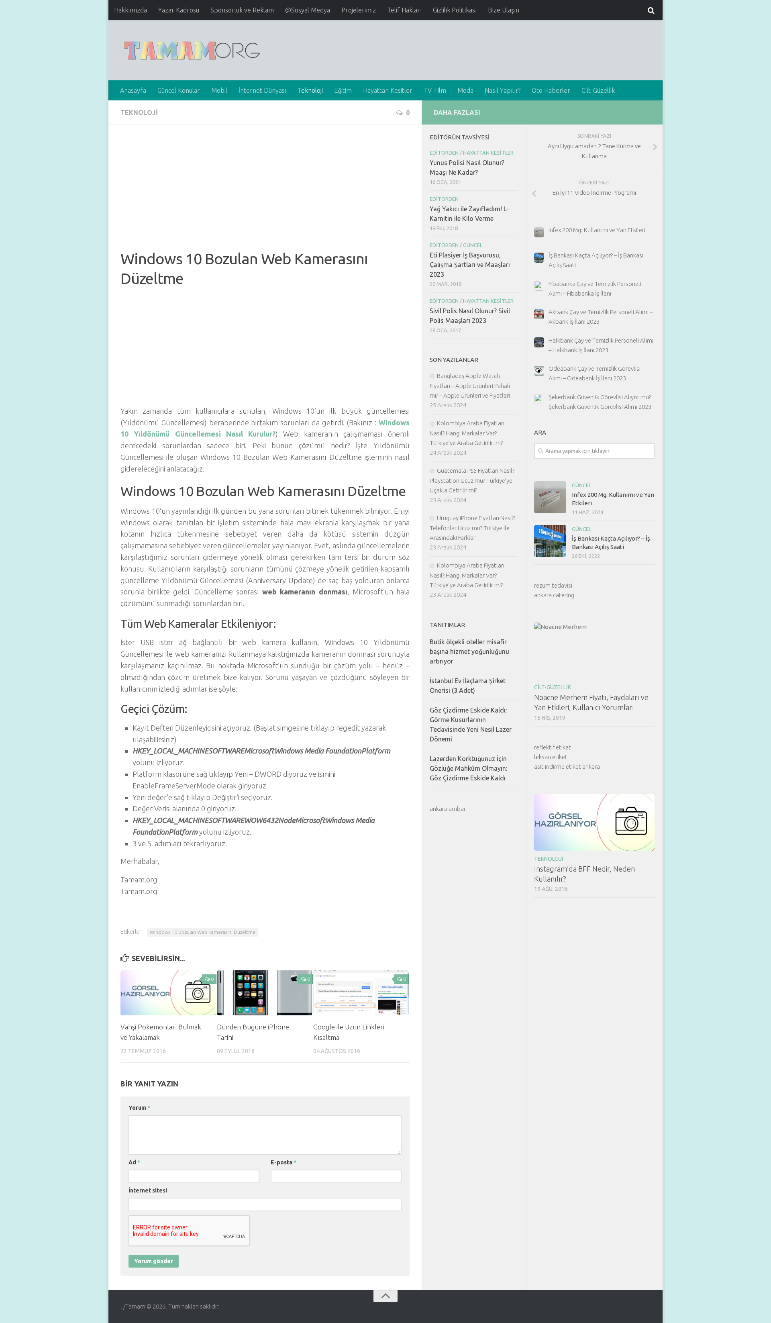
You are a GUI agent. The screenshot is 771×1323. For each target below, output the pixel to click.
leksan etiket (550, 756)
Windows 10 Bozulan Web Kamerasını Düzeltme (202, 932)
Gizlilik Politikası (455, 10)
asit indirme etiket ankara (567, 766)
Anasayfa (133, 90)
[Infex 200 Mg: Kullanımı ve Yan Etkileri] (550, 497)
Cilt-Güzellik (598, 90)
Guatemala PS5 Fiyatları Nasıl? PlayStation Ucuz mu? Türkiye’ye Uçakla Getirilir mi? (472, 480)
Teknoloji (310, 90)
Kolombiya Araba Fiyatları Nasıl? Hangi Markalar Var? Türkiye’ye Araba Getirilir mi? (467, 433)
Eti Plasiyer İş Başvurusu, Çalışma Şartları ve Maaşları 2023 (470, 264)
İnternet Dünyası (262, 90)
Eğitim (343, 90)
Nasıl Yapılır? (502, 90)
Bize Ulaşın (503, 10)
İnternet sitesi (147, 1190)
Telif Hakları (404, 10)
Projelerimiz (358, 10)
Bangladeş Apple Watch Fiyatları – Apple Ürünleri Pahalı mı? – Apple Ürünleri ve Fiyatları (470, 385)
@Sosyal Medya (307, 10)
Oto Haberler (551, 90)
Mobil (219, 90)
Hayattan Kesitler (387, 90)
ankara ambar (448, 808)
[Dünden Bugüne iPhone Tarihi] (265, 992)
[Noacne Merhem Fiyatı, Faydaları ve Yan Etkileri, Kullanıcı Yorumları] (594, 651)
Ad (134, 1162)
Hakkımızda (130, 10)
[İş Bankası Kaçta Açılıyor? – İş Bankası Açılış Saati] (550, 541)
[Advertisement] (265, 193)
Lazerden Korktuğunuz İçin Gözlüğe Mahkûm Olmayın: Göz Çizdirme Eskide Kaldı (468, 768)
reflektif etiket (552, 747)
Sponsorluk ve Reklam (242, 10)
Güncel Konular (178, 90)
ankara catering (554, 595)
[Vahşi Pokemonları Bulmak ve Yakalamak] (168, 992)
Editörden (444, 152)
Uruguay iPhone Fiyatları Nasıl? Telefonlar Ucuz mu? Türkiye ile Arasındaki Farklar (472, 527)
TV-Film (435, 90)
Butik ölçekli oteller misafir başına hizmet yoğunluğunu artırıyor (469, 651)
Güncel (581, 485)
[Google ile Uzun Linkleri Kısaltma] (361, 992)
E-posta (283, 1162)
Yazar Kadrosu (178, 10)
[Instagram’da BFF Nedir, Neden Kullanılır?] (594, 822)
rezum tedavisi (553, 585)
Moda (465, 90)
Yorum (139, 1108)
